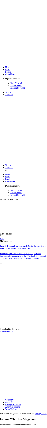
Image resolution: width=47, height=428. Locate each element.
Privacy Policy (41, 414)
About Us (9, 402)
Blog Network (16, 83)
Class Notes (10, 74)
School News (16, 85)
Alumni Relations (12, 407)
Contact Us (9, 400)
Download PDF (6, 331)
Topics (8, 92)
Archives (9, 95)
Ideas (7, 69)
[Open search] (6, 170)
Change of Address (13, 404)
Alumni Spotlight (17, 88)
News (7, 67)
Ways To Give (11, 409)
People (8, 72)
